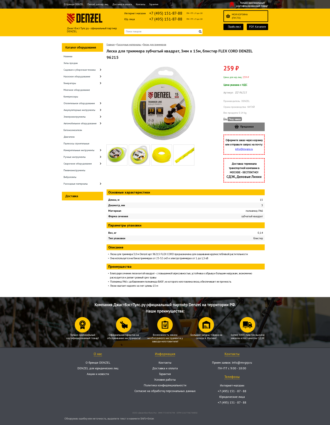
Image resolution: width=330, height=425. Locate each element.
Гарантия (153, 4)
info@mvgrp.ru (244, 149)
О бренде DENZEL (74, 4)
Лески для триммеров (154, 44)
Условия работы (165, 380)
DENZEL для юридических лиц (97, 368)
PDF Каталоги (257, 26)
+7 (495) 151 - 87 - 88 (232, 391)
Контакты (140, 4)
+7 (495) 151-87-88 (165, 13)
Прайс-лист (234, 26)
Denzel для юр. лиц (98, 4)
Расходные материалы (129, 44)
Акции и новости (98, 374)
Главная (111, 44)
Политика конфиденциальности (165, 385)
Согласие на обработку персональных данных (165, 391)
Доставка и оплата (122, 4)
